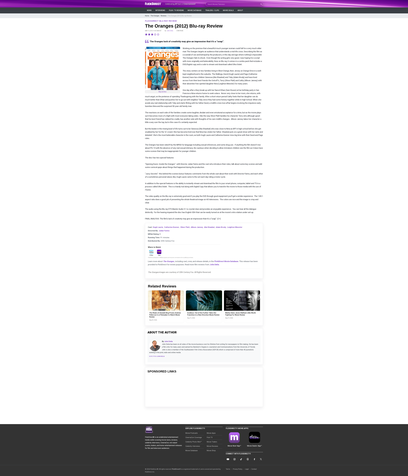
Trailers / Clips (212, 10)
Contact (254, 469)
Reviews (163, 16)
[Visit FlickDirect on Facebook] (254, 459)
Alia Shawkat (209, 227)
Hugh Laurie (158, 227)
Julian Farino (164, 231)
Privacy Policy (237, 469)
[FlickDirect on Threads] (248, 459)
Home (147, 16)
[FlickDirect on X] (261, 459)
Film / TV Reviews (176, 10)
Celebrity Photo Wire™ (193, 442)
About (240, 10)
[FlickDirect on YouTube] (228, 459)
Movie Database (194, 10)
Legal (247, 469)
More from (157, 356)
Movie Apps (211, 433)
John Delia (170, 30)
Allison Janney (197, 227)
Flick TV (210, 437)
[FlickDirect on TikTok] (241, 459)
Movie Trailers (212, 442)
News (149, 10)
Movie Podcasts (191, 433)
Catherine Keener (171, 227)
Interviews (160, 10)
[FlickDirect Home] (153, 3)
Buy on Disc (162, 92)
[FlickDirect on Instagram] (234, 459)
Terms (228, 469)
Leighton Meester (234, 227)
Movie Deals (228, 10)
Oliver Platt (185, 227)
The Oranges (155, 16)
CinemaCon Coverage (193, 437)
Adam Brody (221, 227)
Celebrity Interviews (192, 446)
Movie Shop (211, 451)
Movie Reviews (212, 446)
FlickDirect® (176, 469)
